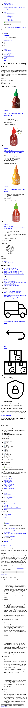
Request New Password (9, 496)
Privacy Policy (7, 532)
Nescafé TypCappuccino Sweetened (12, 291)
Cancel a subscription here (10, 539)
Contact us (9, 19)
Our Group (6, 515)
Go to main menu (8, 1)
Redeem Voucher (8, 498)
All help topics (10, 20)
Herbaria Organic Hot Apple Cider (12, 285)
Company (6, 541)
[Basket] (15, 44)
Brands (5, 261)
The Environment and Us (10, 504)
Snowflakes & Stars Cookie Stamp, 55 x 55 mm (15, 282)
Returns (8, 15)
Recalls (5, 509)
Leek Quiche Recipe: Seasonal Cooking (13, 271)
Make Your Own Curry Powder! (11, 270)
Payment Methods (8, 481)
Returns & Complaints (9, 484)
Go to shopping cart (8, 4)
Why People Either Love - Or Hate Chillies (14, 274)
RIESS (5, 279)
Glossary (6, 505)
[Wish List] (5, 42)
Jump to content (7, 3)
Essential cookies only (11, 572)
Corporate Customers (9, 488)
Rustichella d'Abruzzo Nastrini (11, 281)
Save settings (4, 705)
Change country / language (15, 525)
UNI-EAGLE (10, 262)
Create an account (8, 40)
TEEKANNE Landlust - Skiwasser (12, 292)
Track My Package (8, 497)
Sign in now (6, 35)
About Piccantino (8, 514)
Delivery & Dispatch (8, 482)
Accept (2, 572)
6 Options (6, 110)
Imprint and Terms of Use (10, 530)
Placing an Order (8, 480)
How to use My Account (9, 478)
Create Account (7, 494)
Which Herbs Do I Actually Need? (12, 272)
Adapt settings (20, 572)
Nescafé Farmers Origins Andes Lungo (13, 298)
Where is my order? (11, 13)
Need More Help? (8, 487)
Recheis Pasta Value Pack (10, 284)
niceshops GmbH (11, 528)
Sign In (5, 493)
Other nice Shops (8, 542)
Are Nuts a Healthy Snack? (10, 268)
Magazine (6, 506)
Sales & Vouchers (8, 485)
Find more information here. (7, 415)
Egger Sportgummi (8, 293)
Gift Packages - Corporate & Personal (12, 508)
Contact (5, 517)
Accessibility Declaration (9, 536)
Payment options (10, 17)
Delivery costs (10, 16)
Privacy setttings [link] (7, 537)
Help (5, 12)
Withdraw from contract (6, 545)
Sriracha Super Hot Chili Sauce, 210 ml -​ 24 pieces (14, 151)
